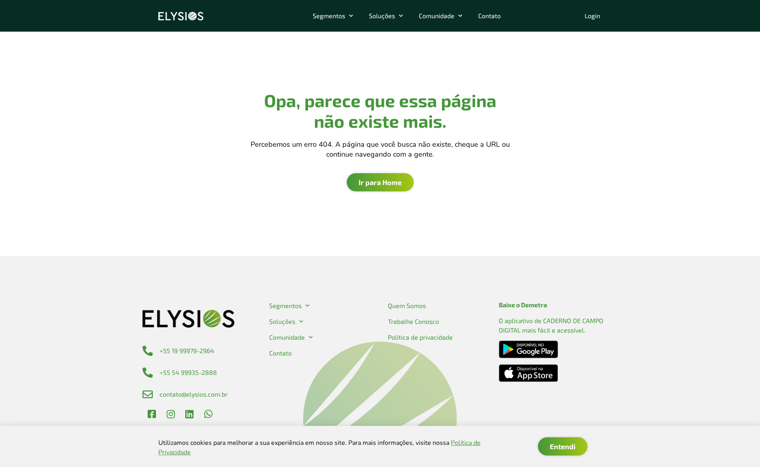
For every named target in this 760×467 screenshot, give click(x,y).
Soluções (382, 15)
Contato (489, 15)
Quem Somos (407, 305)
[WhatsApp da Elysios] (208, 414)
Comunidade (436, 15)
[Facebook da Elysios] (152, 414)
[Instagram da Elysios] (170, 414)
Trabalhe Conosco (413, 321)
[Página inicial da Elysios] (180, 16)
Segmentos (329, 15)
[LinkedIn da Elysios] (189, 414)
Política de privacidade (420, 337)
